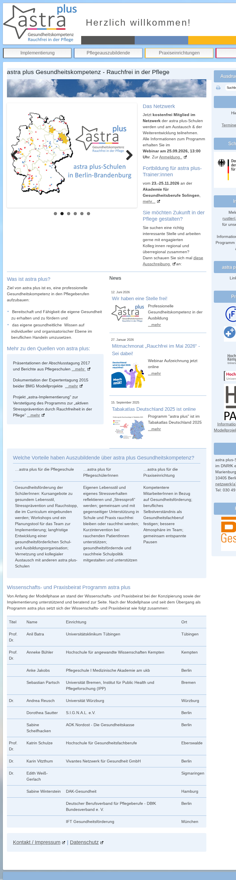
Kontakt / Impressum (36, 842)
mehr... (149, 201)
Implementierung (37, 52)
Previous (16, 155)
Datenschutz (84, 842)
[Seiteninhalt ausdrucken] (218, 87)
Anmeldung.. (170, 157)
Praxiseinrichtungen (179, 52)
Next (127, 155)
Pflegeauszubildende (108, 52)
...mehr (79, 369)
